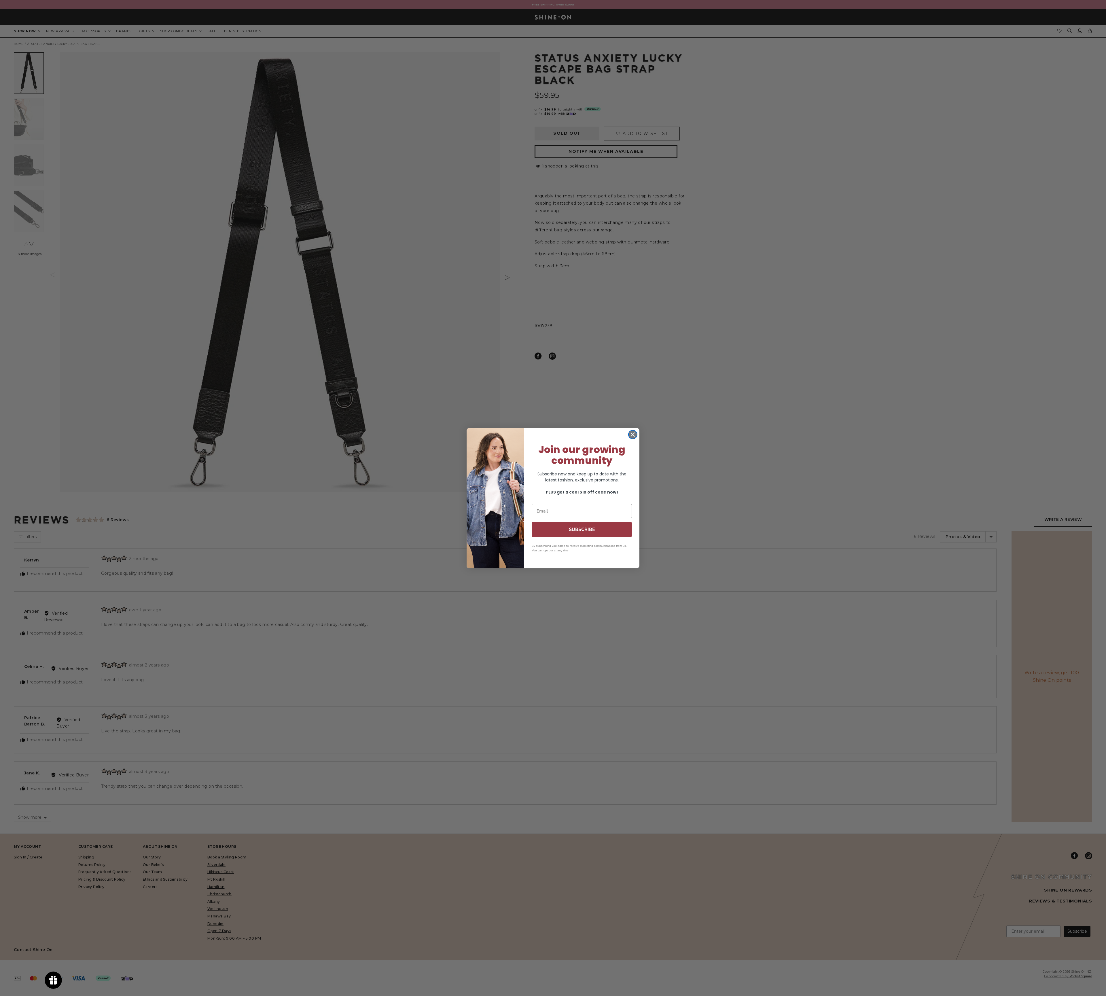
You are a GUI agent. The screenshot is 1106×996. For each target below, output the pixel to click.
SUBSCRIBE (582, 529)
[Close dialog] (632, 434)
